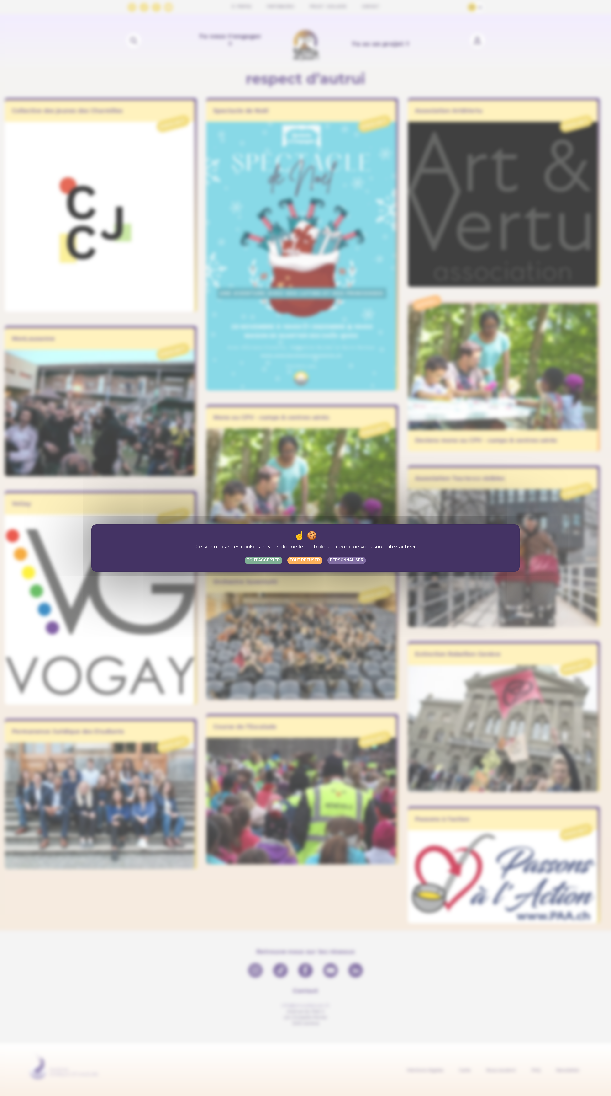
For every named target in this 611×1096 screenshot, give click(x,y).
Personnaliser (346, 560)
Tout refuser (305, 560)
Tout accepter (263, 560)
